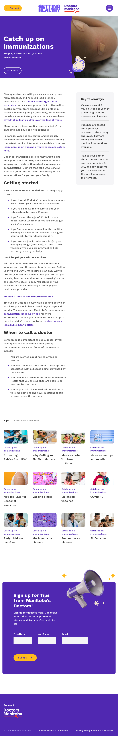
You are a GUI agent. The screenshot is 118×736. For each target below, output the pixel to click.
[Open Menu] (109, 8)
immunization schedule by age (22, 313)
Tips (6, 420)
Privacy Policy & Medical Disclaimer (94, 730)
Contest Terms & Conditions (53, 730)
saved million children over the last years (33, 119)
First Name (20, 634)
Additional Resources (26, 420)
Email (65, 634)
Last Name (43, 634)
